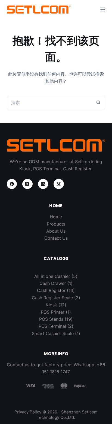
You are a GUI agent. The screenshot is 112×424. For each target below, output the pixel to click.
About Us (56, 231)
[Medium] (59, 184)
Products (56, 224)
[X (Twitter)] (27, 184)
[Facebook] (12, 184)
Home (56, 216)
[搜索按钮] (98, 102)
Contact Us (56, 238)
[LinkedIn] (43, 184)
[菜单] (102, 9)
